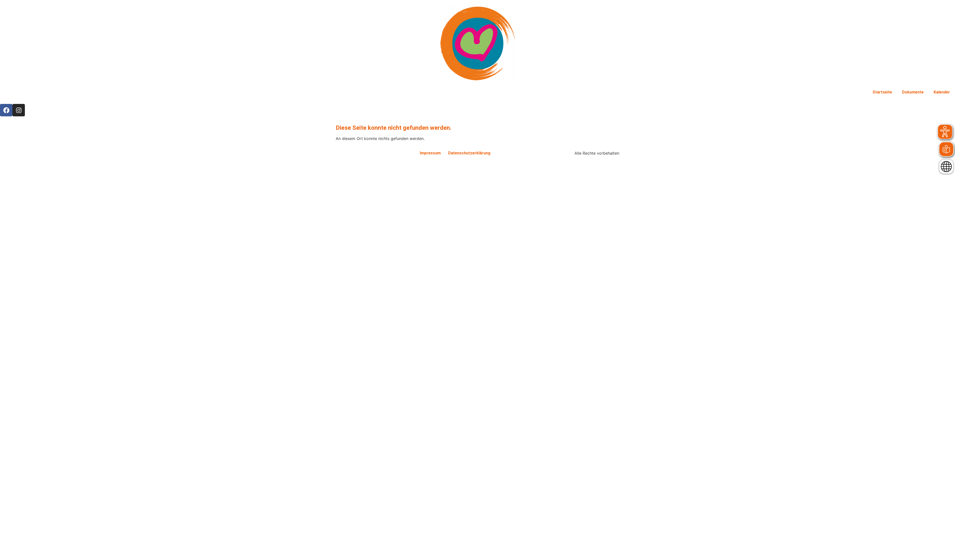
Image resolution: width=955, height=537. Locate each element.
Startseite (882, 92)
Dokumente (913, 92)
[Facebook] (6, 110)
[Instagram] (18, 110)
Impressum (430, 153)
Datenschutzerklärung (469, 153)
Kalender (942, 92)
